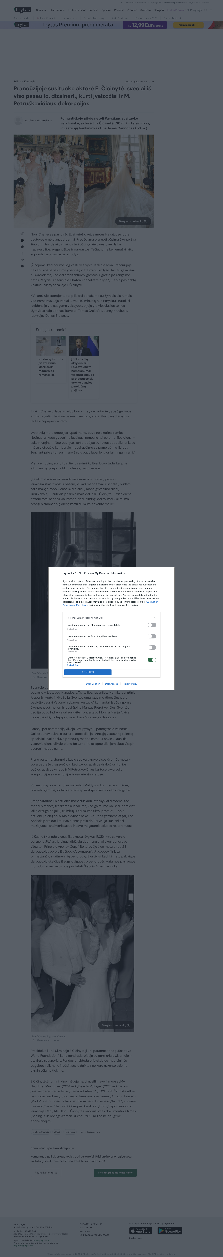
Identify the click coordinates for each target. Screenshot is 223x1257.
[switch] (152, 625)
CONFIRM (88, 672)
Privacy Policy (130, 683)
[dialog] (111, 628)
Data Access (111, 683)
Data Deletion (93, 683)
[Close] (168, 573)
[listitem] (111, 618)
